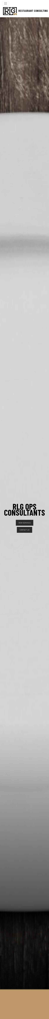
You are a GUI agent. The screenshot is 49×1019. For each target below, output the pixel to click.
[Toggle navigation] (5, 3)
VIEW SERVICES (24, 523)
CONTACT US (24, 530)
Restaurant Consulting (31, 10)
